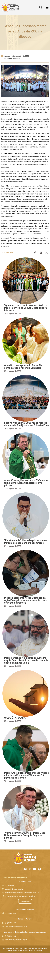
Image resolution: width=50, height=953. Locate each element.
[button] (47, 7)
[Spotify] (39, 869)
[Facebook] (25, 869)
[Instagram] (30, 869)
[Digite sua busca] (40, 7)
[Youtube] (35, 869)
